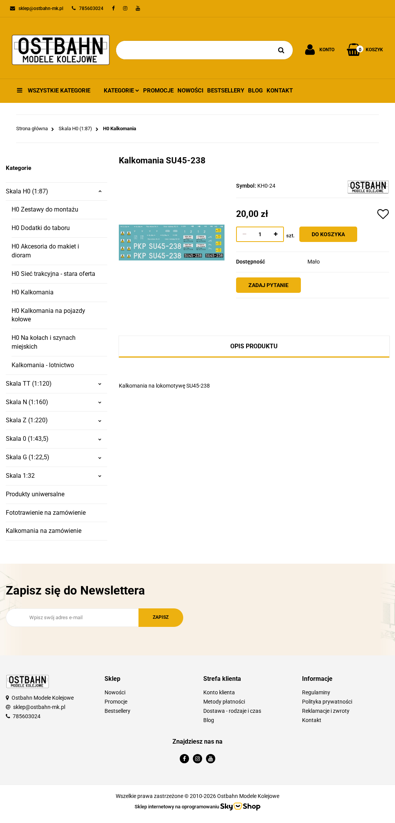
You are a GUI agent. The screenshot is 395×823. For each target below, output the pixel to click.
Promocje (158, 90)
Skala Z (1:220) (27, 420)
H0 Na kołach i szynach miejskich (44, 342)
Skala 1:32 (20, 475)
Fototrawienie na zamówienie (46, 512)
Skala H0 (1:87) (27, 191)
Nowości (190, 90)
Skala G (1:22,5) (27, 457)
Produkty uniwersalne (35, 494)
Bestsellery (225, 90)
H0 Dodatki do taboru (41, 228)
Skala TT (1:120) (29, 383)
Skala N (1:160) (27, 402)
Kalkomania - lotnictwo (43, 365)
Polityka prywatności (327, 702)
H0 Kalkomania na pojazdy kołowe (48, 315)
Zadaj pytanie (268, 285)
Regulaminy (316, 692)
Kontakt (280, 90)
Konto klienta (219, 692)
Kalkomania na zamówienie (43, 530)
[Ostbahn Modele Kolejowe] (368, 186)
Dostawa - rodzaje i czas (232, 711)
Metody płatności (224, 702)
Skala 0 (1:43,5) (27, 438)
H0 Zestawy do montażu (45, 209)
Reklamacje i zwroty (325, 711)
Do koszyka (328, 234)
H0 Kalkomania (33, 292)
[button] (148, 679)
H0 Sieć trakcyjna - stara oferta (53, 273)
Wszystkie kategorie (58, 90)
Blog (255, 90)
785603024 (27, 716)
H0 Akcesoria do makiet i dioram (45, 251)
